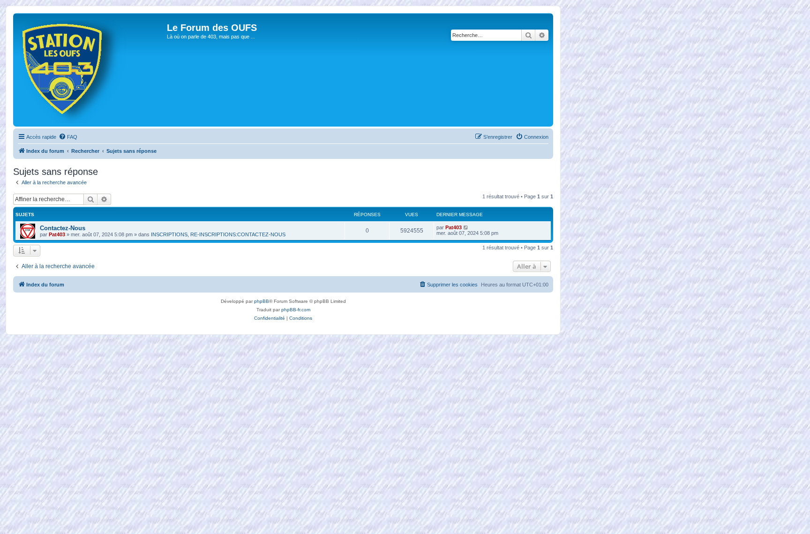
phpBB (261, 301)
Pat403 (57, 234)
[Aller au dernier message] (466, 227)
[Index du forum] (91, 69)
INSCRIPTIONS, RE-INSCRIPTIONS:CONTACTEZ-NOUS (218, 234)
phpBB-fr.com (295, 309)
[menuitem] (68, 137)
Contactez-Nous (62, 228)
